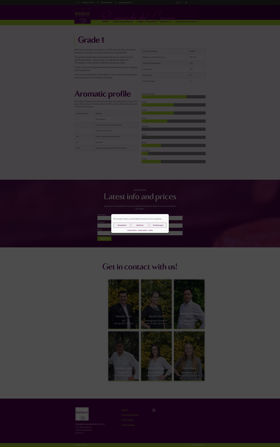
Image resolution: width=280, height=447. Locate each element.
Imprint (151, 230)
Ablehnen (140, 225)
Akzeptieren (121, 225)
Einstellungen (158, 225)
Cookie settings (132, 230)
